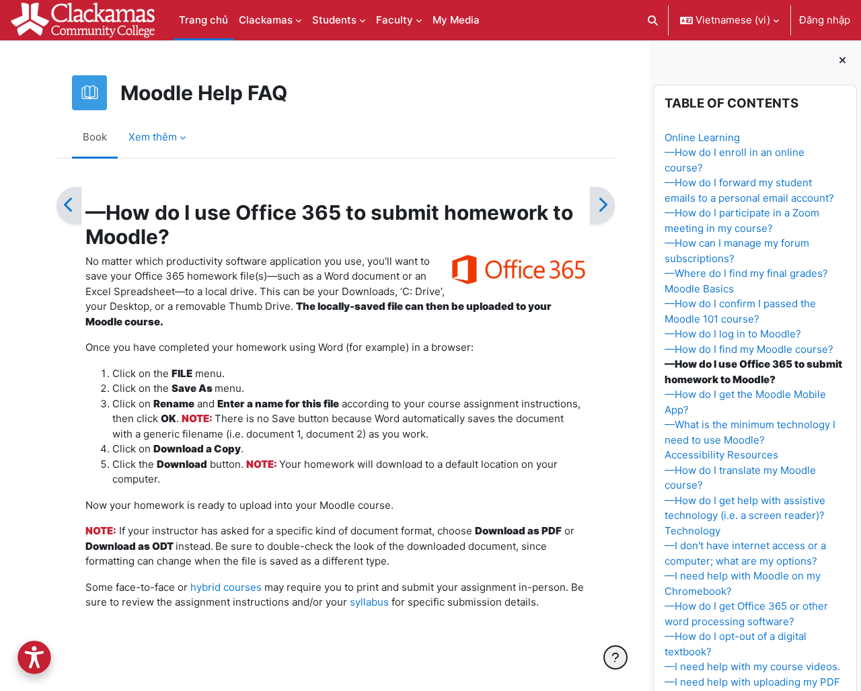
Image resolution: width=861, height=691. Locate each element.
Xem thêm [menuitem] (152, 136)
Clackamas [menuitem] (266, 19)
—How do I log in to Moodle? (733, 333)
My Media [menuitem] (456, 19)
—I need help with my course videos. (752, 666)
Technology (692, 530)
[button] (653, 20)
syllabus (368, 602)
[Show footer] (615, 657)
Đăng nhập (824, 19)
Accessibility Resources (721, 454)
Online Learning (702, 137)
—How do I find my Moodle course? (749, 349)
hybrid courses (225, 587)
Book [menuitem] (95, 136)
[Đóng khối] (842, 60)
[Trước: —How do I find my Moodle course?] (69, 206)
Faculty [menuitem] (394, 19)
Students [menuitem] (334, 19)
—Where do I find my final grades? (746, 273)
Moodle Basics (699, 288)
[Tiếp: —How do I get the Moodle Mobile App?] (602, 206)
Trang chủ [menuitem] (203, 19)
